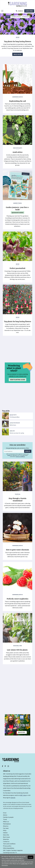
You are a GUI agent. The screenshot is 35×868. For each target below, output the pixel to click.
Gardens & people (8, 817)
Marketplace (7, 824)
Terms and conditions (9, 843)
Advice (5, 815)
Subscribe (29, 11)
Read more (17, 54)
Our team (6, 828)
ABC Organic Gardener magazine (13, 850)
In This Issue (25, 16)
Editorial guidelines (8, 848)
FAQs (4, 830)
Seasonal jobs (17, 645)
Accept (30, 857)
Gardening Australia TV (10, 852)
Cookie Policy (24, 863)
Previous (3, 35)
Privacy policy (7, 846)
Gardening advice (17, 97)
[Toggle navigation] (2, 11)
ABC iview (23, 795)
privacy (9, 455)
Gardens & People (16, 16)
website (13, 797)
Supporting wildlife (15, 422)
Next (32, 35)
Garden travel (17, 203)
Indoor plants (17, 148)
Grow (8, 16)
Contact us (6, 841)
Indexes (5, 832)
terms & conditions (20, 456)
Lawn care (12, 430)
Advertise (6, 839)
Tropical (17, 494)
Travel (5, 819)
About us (5, 826)
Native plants (13, 414)
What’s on (6, 821)
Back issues (6, 837)
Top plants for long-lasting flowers (17, 41)
